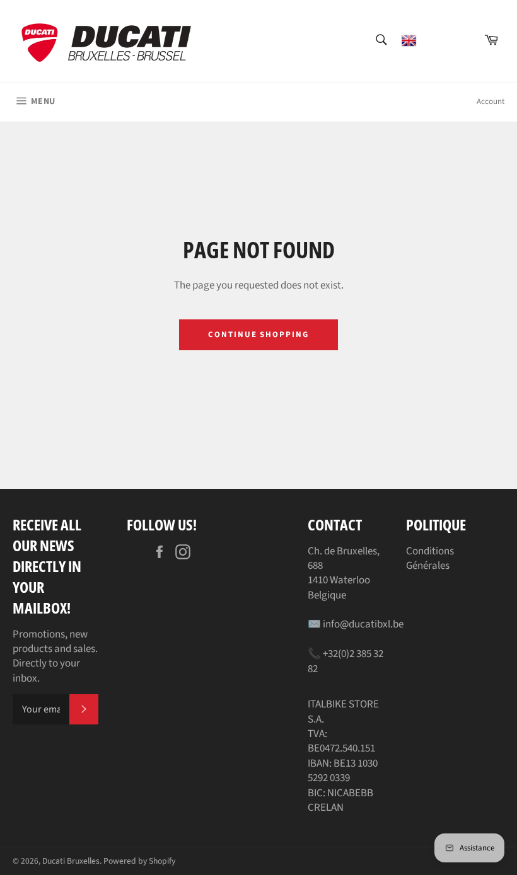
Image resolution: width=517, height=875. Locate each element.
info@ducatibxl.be (363, 624)
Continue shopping (258, 334)
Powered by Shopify (139, 861)
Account (490, 101)
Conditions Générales (430, 558)
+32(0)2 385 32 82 (345, 661)
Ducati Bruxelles (71, 861)
